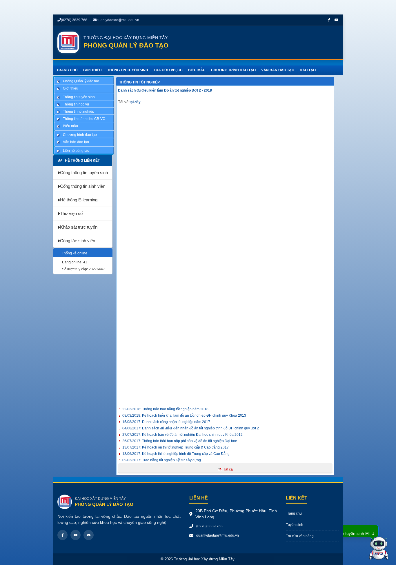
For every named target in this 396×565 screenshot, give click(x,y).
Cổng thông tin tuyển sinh (84, 172)
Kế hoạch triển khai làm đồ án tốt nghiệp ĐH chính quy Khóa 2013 (184, 415)
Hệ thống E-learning (78, 199)
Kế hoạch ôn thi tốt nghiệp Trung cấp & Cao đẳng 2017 (175, 447)
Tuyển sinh (294, 525)
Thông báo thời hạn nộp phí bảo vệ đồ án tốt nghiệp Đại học (179, 441)
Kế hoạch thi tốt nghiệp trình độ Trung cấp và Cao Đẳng (176, 454)
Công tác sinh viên (77, 240)
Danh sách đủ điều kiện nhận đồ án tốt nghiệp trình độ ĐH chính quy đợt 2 (190, 428)
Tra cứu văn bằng (300, 536)
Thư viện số (71, 213)
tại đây (135, 102)
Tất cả (228, 469)
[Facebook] (62, 535)
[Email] (88, 535)
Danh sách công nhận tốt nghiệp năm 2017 (166, 422)
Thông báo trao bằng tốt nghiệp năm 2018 (165, 409)
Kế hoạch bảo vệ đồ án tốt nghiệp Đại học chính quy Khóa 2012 (182, 435)
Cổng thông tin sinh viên (82, 186)
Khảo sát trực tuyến (78, 227)
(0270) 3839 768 (74, 20)
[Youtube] (75, 535)
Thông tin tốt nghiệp (139, 82)
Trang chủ (294, 513)
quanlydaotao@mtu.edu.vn (118, 20)
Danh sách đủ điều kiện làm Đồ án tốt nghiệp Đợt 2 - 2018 (165, 90)
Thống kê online (74, 253)
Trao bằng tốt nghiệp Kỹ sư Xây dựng (161, 460)
